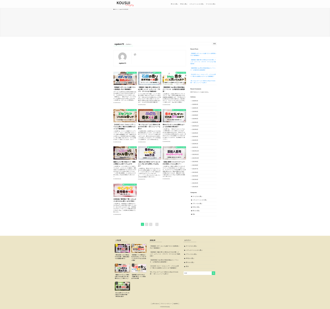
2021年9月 (195, 161)
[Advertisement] (165, 23)
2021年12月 (195, 151)
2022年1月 (195, 147)
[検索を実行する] (213, 273)
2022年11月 (195, 126)
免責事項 (176, 303)
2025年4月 (195, 100)
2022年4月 (195, 136)
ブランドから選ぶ (197, 203)
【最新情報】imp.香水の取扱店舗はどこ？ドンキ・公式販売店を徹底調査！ (164, 261)
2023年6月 (195, 118)
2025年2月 (195, 108)
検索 (214, 43)
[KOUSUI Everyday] (124, 4)
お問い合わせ (155, 303)
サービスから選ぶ (197, 196)
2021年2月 (195, 186)
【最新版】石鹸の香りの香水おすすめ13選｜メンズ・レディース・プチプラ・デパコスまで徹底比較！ (203, 61)
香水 (194, 214)
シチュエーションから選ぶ (200, 200)
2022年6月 (195, 129)
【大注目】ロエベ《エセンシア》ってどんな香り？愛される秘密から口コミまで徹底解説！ (164, 267)
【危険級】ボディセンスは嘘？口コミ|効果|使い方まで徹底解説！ (164, 247)
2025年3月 (195, 104)
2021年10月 (195, 158)
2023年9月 (195, 111)
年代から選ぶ (196, 207)
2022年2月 (195, 143)
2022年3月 (195, 140)
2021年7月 (195, 168)
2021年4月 (195, 179)
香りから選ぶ (196, 210)
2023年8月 (195, 115)
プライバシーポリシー (166, 303)
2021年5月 (195, 176)
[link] (135, 54)
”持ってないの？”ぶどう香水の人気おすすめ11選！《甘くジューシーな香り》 (164, 273)
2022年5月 (195, 133)
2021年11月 (195, 154)
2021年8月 (195, 165)
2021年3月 (195, 183)
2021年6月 (195, 172)
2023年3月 (195, 122)
